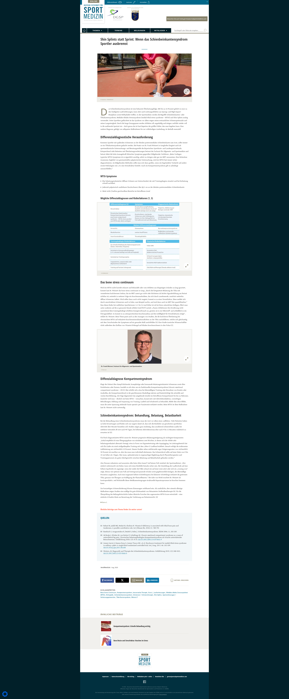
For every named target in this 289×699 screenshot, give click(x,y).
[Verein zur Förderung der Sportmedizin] (135, 20)
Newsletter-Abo (159, 676)
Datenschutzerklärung (118, 676)
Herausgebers (163, 694)
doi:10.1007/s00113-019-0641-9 (150, 539)
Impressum (105, 676)
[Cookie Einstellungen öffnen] (5, 696)
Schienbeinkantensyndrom (123, 595)
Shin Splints (158, 595)
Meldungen (139, 30)
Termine (118, 30)
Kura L (150, 592)
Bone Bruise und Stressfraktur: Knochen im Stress (131, 640)
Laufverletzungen (160, 592)
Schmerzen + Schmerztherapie (143, 595)
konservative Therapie (140, 592)
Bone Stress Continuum (108, 592)
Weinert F (134, 597)
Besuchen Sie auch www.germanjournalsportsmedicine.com (186, 19)
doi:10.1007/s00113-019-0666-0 (115, 553)
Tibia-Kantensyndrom (123, 597)
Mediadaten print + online (144, 676)
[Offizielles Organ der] (114, 21)
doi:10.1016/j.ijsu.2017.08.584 (114, 548)
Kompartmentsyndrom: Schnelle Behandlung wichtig (132, 626)
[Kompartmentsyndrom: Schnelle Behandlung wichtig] (106, 626)
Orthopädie (110, 595)
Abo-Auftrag (130, 676)
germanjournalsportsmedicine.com (177, 676)
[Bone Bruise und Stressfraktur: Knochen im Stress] (106, 640)
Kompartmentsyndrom (124, 592)
